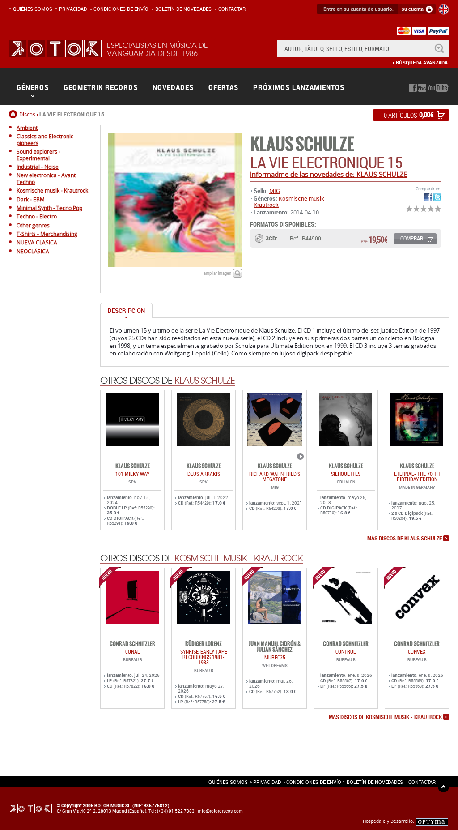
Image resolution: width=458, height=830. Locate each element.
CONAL (132, 651)
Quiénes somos (32, 8)
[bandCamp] (422, 88)
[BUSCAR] (439, 48)
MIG (274, 191)
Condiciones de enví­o (120, 8)
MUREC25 (274, 657)
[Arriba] (443, 786)
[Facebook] (413, 88)
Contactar (232, 8)
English (443, 9)
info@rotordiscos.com (220, 811)
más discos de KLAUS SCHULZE (404, 538)
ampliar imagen (217, 273)
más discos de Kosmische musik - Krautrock (385, 717)
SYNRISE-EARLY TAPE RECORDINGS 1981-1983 (203, 657)
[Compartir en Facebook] (428, 197)
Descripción (126, 311)
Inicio (14, 114)
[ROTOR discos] (55, 48)
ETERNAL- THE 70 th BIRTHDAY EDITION (417, 476)
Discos (27, 114)
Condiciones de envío (313, 782)
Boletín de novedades (183, 8)
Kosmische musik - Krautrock (290, 201)
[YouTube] (438, 88)
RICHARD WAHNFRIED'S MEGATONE (274, 476)
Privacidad (73, 8)
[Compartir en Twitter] (437, 197)
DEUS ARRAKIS (203, 473)
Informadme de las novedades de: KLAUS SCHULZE (328, 174)
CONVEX (417, 651)
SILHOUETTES (345, 473)
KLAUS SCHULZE (302, 144)
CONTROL (345, 651)
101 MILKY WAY (132, 473)
